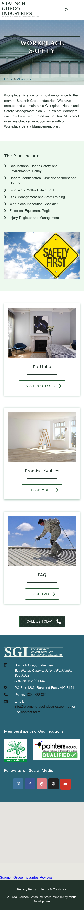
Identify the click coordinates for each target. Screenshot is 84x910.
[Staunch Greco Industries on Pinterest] (42, 783)
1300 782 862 (36, 694)
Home (8, 79)
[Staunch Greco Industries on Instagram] (18, 783)
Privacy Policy (26, 889)
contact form (30, 712)
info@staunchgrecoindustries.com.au (42, 706)
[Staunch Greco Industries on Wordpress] (53, 783)
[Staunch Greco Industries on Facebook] (30, 783)
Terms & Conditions (53, 889)
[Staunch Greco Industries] (21, 10)
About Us (24, 79)
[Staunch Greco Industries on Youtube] (65, 784)
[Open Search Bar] (66, 10)
